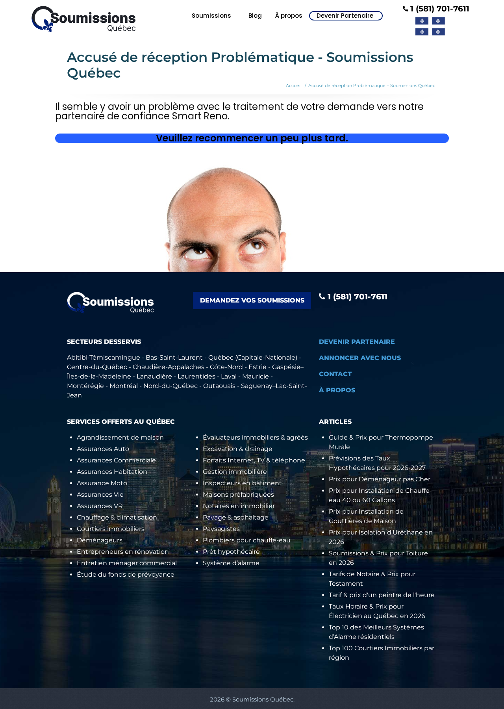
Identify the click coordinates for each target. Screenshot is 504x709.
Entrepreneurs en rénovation (123, 551)
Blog (255, 15)
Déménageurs (99, 540)
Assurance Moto (102, 483)
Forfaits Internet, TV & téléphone (254, 460)
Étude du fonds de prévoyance (125, 574)
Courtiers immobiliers (111, 529)
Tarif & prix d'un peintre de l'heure (382, 595)
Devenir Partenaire (345, 16)
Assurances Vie (100, 494)
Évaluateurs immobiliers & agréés (255, 437)
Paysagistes (221, 529)
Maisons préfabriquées (238, 494)
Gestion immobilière (235, 471)
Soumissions (211, 15)
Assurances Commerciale (116, 460)
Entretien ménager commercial (127, 563)
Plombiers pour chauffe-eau (247, 540)
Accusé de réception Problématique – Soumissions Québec (371, 85)
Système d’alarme (231, 563)
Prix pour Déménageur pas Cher (379, 479)
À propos (288, 15)
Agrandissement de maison (120, 437)
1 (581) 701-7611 (356, 296)
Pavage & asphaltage (236, 517)
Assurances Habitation (112, 471)
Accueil (294, 85)
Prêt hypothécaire (231, 551)
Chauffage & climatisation (117, 517)
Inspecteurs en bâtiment (242, 483)
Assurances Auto (103, 449)
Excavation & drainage (237, 449)
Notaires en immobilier (239, 506)
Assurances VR (100, 506)
